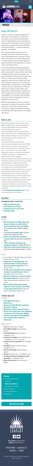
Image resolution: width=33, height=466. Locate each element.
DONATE (16, 1)
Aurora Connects (9, 389)
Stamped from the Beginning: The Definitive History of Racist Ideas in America (16, 263)
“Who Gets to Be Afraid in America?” (16, 247)
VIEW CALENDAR (18, 404)
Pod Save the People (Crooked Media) (16, 315)
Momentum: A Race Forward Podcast (16, 309)
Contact (13, 450)
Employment (8, 394)
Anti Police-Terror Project (12, 206)
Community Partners (10, 391)
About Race (8, 303)
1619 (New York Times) (11, 301)
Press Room (10, 448)
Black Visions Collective (12, 204)
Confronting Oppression (11, 379)
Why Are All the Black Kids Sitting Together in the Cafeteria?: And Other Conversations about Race (17, 287)
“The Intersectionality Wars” (14, 232)
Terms (21, 450)
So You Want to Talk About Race (14, 257)
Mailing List (22, 448)
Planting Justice (9, 211)
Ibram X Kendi (16, 265)
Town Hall (8, 381)
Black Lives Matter (11, 384)
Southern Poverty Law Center (14, 208)
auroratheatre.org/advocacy (14, 190)
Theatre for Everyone (12, 386)
